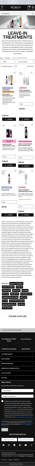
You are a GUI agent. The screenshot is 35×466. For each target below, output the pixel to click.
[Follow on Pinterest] (20, 445)
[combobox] (16, 13)
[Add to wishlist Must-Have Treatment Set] (15, 73)
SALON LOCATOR (6, 373)
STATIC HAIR (5, 294)
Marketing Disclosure (29, 422)
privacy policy (30, 456)
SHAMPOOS (19, 287)
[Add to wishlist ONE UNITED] (15, 171)
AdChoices (22, 456)
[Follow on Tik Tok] (14, 445)
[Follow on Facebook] (3, 445)
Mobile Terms (14, 409)
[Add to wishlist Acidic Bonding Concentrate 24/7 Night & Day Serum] (32, 73)
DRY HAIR (4, 301)
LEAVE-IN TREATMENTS (8, 287)
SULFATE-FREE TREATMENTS (17, 301)
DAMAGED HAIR (15, 294)
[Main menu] (33, 8)
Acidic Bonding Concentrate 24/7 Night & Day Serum (25, 91)
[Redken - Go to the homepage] (16, 7)
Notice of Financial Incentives (27, 417)
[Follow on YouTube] (26, 445)
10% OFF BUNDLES (7, 308)
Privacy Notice (24, 424)
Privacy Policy (18, 417)
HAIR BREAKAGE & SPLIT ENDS (10, 297)
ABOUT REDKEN (5, 359)
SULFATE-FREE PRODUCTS (9, 304)
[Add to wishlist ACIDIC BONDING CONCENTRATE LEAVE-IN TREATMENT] (32, 171)
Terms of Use (4, 422)
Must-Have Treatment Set (7, 95)
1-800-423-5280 (27, 440)
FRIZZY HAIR (23, 297)
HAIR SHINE (25, 290)
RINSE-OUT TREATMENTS (16, 283)
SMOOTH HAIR (16, 290)
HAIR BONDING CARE (26, 294)
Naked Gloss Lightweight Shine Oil (9, 145)
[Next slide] (15, 78)
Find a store (10, 440)
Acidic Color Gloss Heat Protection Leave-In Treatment (25, 144)
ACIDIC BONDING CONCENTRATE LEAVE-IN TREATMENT (25, 190)
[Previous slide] (3, 78)
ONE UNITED (5, 190)
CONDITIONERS (6, 290)
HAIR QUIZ (4, 378)
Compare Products (6, 66)
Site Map (10, 459)
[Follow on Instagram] (9, 445)
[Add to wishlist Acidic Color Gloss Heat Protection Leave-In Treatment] (32, 125)
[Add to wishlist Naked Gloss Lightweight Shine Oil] (15, 125)
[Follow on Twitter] (31, 445)
